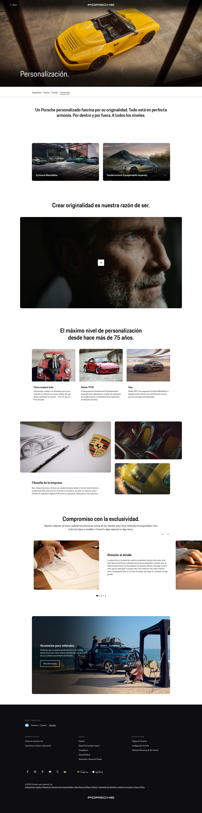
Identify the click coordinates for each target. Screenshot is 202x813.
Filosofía (54, 92)
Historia (46, 92)
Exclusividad (65, 92)
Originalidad (36, 92)
